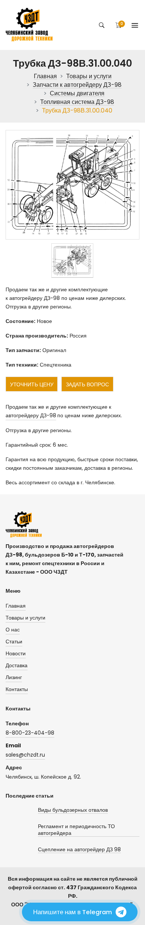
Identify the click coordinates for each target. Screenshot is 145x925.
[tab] (72, 261)
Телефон (17, 723)
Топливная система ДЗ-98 (77, 102)
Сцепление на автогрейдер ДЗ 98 (79, 849)
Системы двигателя (77, 94)
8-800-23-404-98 (30, 732)
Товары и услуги (89, 76)
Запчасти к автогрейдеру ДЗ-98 (77, 85)
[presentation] (72, 260)
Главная (45, 76)
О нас (13, 629)
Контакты (17, 689)
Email (13, 745)
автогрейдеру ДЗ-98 (31, 415)
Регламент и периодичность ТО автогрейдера (76, 830)
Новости (16, 653)
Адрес (14, 767)
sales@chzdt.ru (25, 754)
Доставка (17, 665)
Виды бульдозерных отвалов (73, 810)
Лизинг (14, 677)
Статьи (14, 641)
